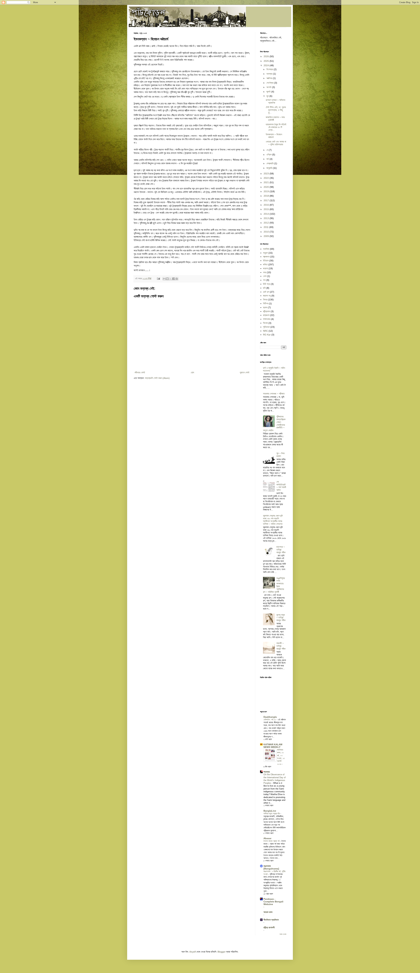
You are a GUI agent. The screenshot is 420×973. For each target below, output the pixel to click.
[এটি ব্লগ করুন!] (167, 278)
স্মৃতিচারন (266, 327)
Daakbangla (270, 717)
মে (267, 150)
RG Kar (267, 334)
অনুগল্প (265, 253)
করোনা (265, 268)
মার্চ (268, 159)
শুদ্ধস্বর (266, 771)
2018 (267, 196)
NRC (265, 331)
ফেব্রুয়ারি (270, 163)
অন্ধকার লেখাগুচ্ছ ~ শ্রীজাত (274, 393)
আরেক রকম (267, 912)
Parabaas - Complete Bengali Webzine (273, 901)
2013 (267, 218)
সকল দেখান (283, 934)
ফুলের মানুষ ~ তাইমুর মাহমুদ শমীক (280, 617)
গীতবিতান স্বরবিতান (271, 919)
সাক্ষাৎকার (266, 319)
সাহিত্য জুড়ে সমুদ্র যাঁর (271, 813)
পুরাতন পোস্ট (244, 372)
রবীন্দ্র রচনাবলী (269, 927)
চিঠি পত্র (266, 284)
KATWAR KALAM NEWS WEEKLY (272, 745)
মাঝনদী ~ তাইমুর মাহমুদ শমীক (280, 646)
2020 (267, 187)
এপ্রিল (269, 154)
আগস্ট (269, 87)
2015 (267, 209)
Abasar (267, 838)
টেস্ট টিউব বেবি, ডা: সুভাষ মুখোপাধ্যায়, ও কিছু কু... (276, 110)
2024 (267, 65)
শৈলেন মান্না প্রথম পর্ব (271, 841)
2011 (266, 227)
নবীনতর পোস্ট (140, 372)
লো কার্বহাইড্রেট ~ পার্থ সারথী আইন (281, 485)
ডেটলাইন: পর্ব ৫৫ (270, 719)
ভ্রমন (265, 307)
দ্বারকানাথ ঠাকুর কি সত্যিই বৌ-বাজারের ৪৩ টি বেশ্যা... (276, 127)
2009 (267, 236)
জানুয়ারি (269, 168)
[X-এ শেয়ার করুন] (170, 278)
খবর (264, 272)
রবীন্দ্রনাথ (266, 311)
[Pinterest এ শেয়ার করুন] (176, 278)
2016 (267, 205)
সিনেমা (265, 323)
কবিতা (265, 264)
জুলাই (268, 91)
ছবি (264, 288)
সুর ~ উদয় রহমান (280, 454)
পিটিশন (265, 303)
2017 (267, 200)
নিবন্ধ (265, 299)
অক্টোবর (269, 78)
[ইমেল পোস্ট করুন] (158, 278)
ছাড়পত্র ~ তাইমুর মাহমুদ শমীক (280, 549)
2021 (267, 182)
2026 (267, 56)
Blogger (222, 951)
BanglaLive (269, 810)
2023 (267, 173)
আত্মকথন (266, 256)
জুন (267, 96)
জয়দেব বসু (267, 295)
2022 (267, 178)
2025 (267, 61)
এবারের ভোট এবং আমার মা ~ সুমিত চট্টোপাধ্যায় (276, 143)
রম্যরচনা (266, 315)
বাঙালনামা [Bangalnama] (271, 867)
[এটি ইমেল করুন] (164, 278)
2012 (267, 222)
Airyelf (192, 951)
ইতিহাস (266, 260)
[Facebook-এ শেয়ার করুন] (173, 278)
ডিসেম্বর (270, 69)
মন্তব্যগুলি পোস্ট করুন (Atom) (157, 378)
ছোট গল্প (266, 292)
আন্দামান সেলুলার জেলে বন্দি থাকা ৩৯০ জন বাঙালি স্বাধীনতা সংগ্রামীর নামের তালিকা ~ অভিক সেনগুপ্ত (273, 519)
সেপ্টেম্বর (270, 82)
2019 (267, 191)
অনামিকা (266, 249)
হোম (192, 372)
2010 (267, 231)
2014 (267, 214)
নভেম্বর (269, 73)
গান (264, 280)
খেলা (264, 276)
